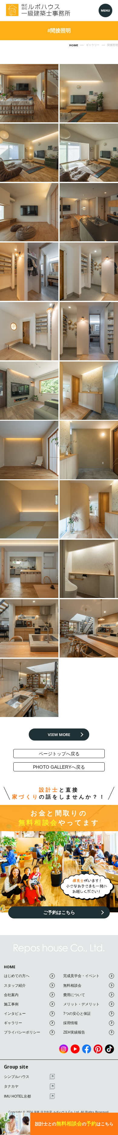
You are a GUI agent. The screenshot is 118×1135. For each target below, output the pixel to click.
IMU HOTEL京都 (17, 1096)
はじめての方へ (16, 976)
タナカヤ (11, 1086)
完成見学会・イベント (81, 976)
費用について (74, 995)
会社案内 (11, 995)
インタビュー (15, 1013)
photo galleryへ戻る (59, 767)
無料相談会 (72, 985)
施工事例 (11, 1004)
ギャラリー (13, 1023)
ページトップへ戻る (59, 753)
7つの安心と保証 (77, 1013)
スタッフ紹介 (15, 985)
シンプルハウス (16, 1077)
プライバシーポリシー (22, 1032)
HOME (9, 967)
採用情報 (70, 1023)
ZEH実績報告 (74, 1032)
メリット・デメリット (81, 1004)
